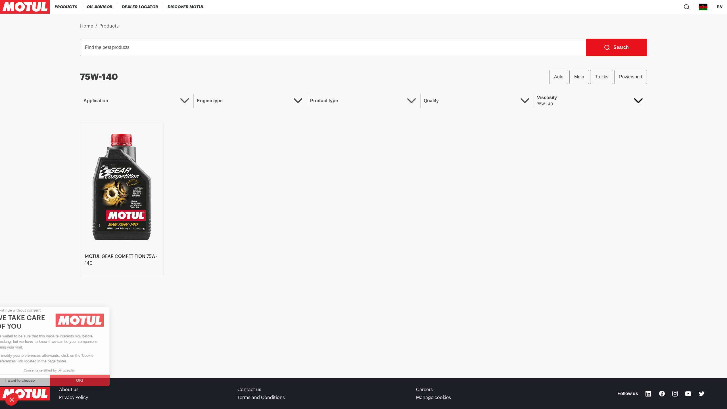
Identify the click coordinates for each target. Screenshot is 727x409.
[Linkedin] (648, 393)
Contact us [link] (249, 389)
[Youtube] (688, 393)
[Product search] (686, 7)
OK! (95, 380)
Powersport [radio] (630, 76)
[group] (598, 77)
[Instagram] (675, 394)
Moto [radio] (579, 76)
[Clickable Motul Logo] (25, 7)
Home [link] (86, 26)
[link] (121, 186)
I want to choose (35, 380)
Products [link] (109, 26)
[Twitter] (701, 393)
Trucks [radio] (601, 76)
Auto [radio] (558, 76)
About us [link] (69, 389)
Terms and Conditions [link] (261, 397)
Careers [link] (424, 389)
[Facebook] (662, 393)
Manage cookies (433, 397)
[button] (12, 399)
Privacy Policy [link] (73, 397)
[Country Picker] (703, 7)
